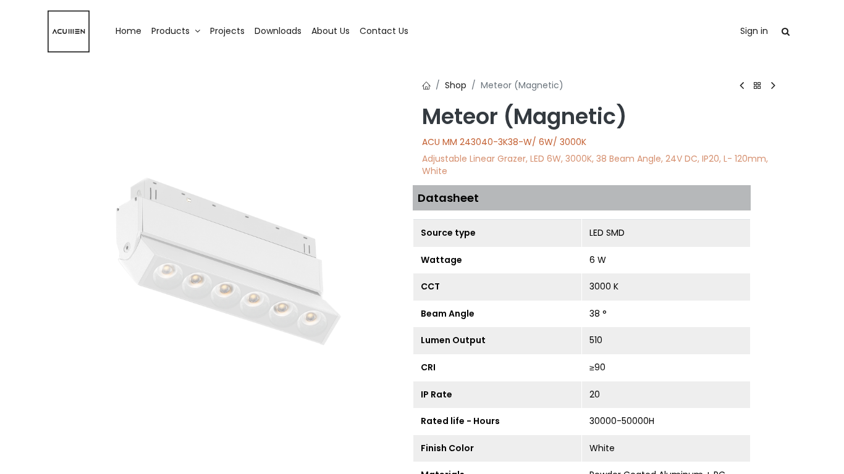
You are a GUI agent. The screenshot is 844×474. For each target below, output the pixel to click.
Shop (455, 85)
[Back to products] (757, 86)
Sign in (754, 31)
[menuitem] (128, 31)
